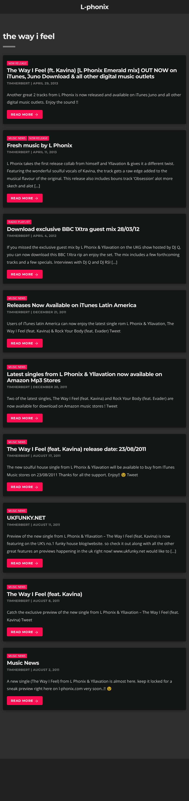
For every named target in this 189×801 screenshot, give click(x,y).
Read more (25, 114)
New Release (17, 63)
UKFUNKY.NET (26, 518)
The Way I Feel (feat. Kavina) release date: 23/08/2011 (76, 449)
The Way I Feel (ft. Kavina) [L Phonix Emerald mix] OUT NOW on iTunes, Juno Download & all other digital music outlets (92, 73)
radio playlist (19, 222)
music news (16, 138)
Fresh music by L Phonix (39, 145)
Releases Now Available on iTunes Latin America (71, 305)
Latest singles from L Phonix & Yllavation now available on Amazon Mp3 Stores (84, 377)
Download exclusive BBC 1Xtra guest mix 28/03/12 (73, 229)
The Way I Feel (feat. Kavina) (44, 594)
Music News (23, 663)
